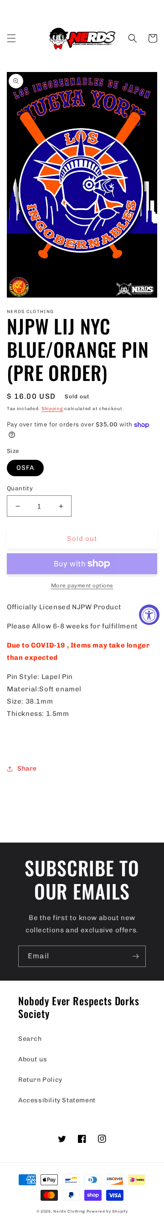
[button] (11, 38)
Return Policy (40, 1080)
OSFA (25, 468)
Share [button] (27, 768)
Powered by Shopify (107, 1211)
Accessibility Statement (57, 1100)
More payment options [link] (82, 585)
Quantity (20, 488)
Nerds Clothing (69, 1211)
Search (30, 1039)
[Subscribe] (135, 956)
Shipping (52, 408)
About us (32, 1059)
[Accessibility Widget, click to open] (149, 614)
